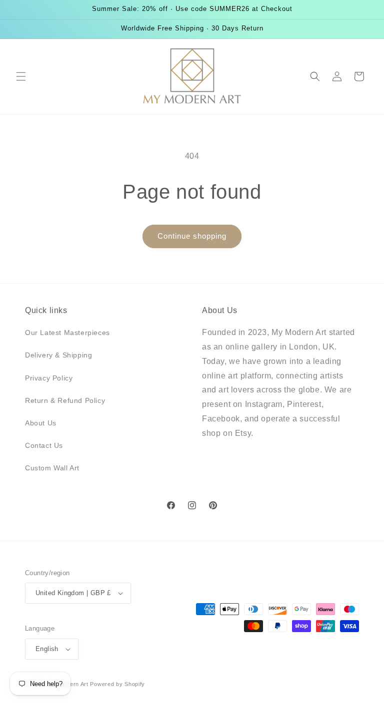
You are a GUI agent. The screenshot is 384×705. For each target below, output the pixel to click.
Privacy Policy (48, 378)
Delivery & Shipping (58, 355)
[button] (21, 76)
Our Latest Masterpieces (67, 333)
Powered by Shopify (117, 684)
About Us (40, 423)
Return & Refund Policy (65, 400)
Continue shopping (192, 236)
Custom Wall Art (52, 468)
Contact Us (44, 445)
